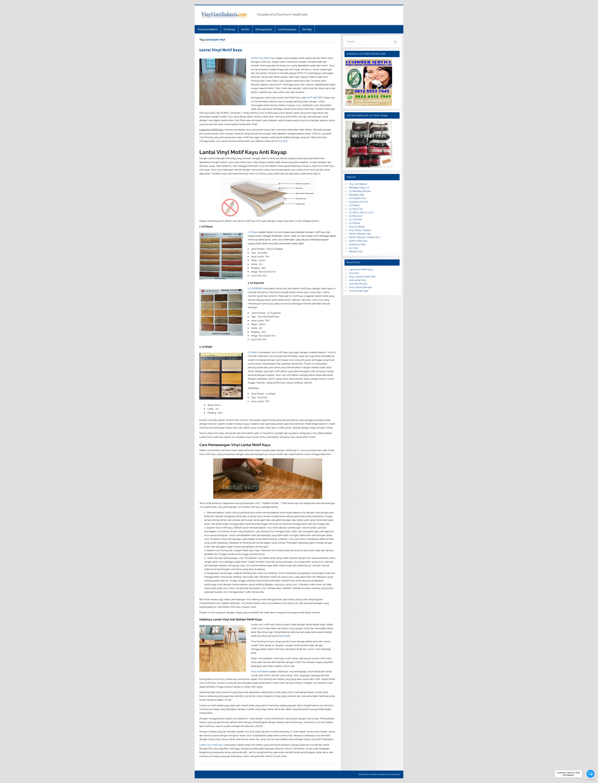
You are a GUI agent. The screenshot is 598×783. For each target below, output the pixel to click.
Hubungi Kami (263, 29)
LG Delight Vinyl (357, 198)
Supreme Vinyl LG (358, 201)
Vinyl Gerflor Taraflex (360, 230)
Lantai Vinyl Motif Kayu (220, 49)
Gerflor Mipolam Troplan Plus (364, 237)
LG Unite (353, 248)
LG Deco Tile (356, 209)
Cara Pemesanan (287, 29)
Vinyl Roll (282, 141)
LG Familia (354, 223)
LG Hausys (229, 29)
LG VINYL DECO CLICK (361, 212)
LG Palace (253, 232)
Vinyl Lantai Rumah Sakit (362, 276)
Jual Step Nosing (358, 283)
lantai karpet (283, 635)
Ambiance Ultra (357, 244)
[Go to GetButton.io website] (591, 780)
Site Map (307, 29)
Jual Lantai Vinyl (357, 280)
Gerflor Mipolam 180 (360, 233)
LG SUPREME (255, 288)
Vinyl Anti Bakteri (207, 29)
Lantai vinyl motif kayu (211, 744)
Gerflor (245, 29)
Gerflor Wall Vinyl (358, 240)
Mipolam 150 (355, 251)
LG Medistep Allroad (360, 191)
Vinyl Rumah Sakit (358, 290)
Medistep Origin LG (359, 187)
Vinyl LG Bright (357, 226)
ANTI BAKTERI (315, 97)
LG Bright (253, 352)
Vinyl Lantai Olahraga (360, 287)
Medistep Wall (356, 194)
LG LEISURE (355, 219)
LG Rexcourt (355, 216)
